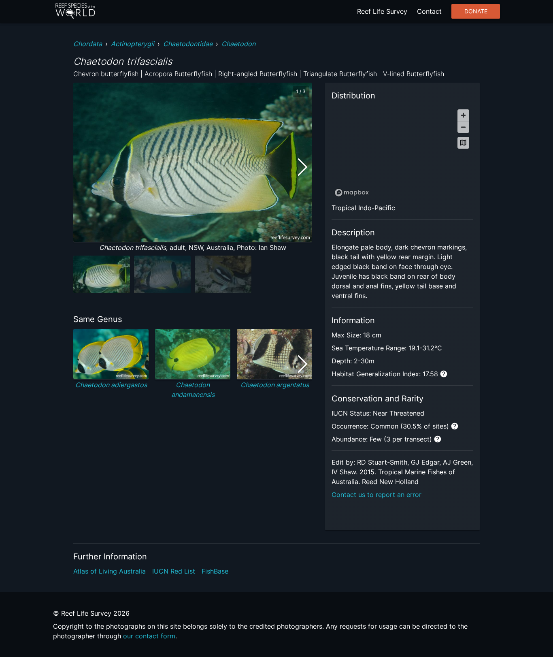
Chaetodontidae (188, 44)
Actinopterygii (132, 44)
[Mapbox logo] (352, 192)
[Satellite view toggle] (463, 143)
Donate (475, 11)
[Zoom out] (463, 127)
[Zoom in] (463, 115)
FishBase (215, 571)
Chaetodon (238, 44)
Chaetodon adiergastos (111, 385)
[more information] (444, 374)
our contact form (149, 636)
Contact (429, 11)
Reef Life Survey (382, 11)
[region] (402, 152)
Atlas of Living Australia (109, 571)
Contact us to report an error (376, 495)
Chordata (87, 44)
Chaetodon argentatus (274, 385)
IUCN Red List (173, 571)
